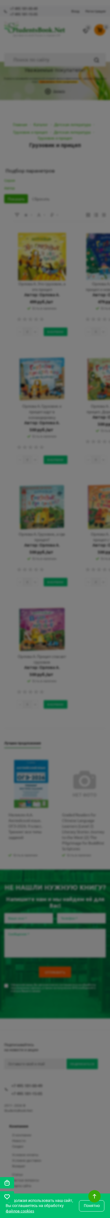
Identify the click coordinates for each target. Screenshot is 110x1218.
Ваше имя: (19, 31)
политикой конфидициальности (64, 127)
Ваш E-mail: (20, 83)
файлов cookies (20, 1210)
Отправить (55, 114)
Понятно (92, 1205)
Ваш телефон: (23, 57)
